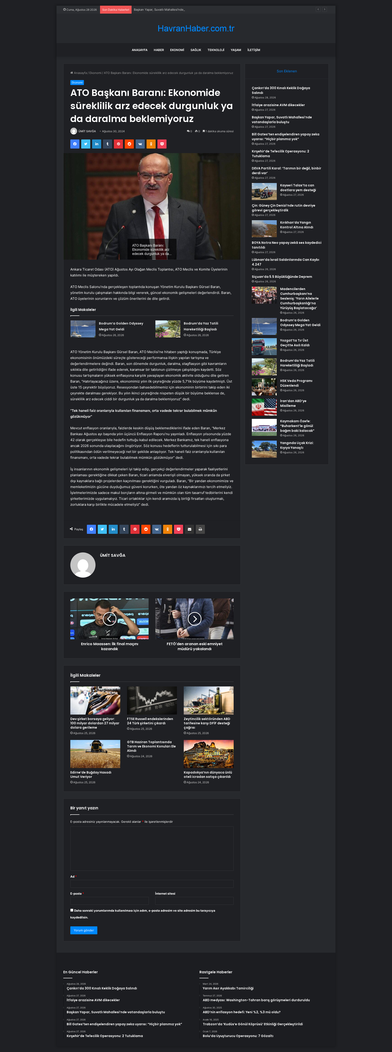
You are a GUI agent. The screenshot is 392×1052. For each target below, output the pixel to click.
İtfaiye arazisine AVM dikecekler (278, 105)
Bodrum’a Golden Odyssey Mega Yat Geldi (300, 322)
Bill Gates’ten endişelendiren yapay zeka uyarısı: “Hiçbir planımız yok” (285, 136)
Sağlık (196, 50)
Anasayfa (139, 50)
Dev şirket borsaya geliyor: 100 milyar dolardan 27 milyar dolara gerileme (94, 723)
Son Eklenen (287, 71)
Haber (159, 50)
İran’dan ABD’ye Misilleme (293, 403)
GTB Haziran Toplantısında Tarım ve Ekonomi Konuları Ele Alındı (151, 746)
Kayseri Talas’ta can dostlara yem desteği (298, 187)
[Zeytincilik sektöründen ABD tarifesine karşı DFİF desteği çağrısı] (209, 700)
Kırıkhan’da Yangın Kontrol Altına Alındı (296, 224)
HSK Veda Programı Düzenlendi (296, 383)
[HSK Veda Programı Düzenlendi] (264, 386)
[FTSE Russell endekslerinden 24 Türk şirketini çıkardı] (152, 700)
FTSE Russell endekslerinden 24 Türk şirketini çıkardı (150, 721)
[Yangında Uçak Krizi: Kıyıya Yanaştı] (264, 449)
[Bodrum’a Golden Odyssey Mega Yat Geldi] (83, 328)
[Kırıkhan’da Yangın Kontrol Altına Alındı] (264, 228)
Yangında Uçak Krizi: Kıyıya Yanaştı (297, 445)
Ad (73, 876)
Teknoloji (216, 50)
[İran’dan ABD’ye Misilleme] (264, 407)
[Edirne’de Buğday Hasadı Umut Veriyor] (95, 754)
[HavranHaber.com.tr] (196, 28)
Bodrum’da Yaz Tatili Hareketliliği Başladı (297, 363)
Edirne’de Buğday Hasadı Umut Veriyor (90, 774)
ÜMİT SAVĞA (87, 131)
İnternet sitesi (165, 893)
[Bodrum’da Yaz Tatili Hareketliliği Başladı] (167, 328)
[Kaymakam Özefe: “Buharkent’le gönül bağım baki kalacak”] (264, 427)
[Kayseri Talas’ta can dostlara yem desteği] (264, 191)
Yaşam (236, 50)
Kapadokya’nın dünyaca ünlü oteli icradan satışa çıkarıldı (208, 774)
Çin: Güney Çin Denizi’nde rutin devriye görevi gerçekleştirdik (283, 207)
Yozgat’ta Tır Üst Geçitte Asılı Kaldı (295, 342)
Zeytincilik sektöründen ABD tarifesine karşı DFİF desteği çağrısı (207, 723)
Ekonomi (177, 50)
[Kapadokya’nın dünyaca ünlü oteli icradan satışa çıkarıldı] (209, 754)
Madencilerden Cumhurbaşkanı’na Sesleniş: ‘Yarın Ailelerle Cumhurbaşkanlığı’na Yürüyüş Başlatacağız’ (299, 298)
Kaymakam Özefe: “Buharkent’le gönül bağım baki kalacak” (297, 426)
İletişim (253, 50)
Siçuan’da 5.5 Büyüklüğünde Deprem (282, 276)
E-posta (77, 893)
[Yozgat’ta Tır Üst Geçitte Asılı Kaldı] (264, 346)
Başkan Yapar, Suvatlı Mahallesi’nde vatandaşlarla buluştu (174, 9)
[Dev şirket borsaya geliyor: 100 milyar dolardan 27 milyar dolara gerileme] (95, 700)
